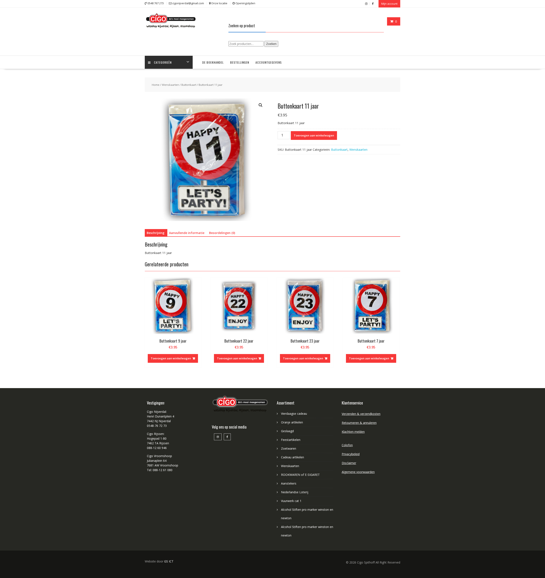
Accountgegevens (268, 62)
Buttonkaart (188, 85)
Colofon (347, 445)
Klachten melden (353, 432)
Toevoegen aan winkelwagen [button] (171, 358)
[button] (260, 105)
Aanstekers (288, 483)
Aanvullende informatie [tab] (186, 233)
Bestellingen (239, 62)
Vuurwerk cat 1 (291, 501)
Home (155, 85)
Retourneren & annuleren (359, 423)
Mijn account (389, 4)
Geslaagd (287, 431)
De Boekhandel (213, 62)
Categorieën (163, 62)
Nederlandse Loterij (294, 492)
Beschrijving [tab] (155, 233)
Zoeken (271, 44)
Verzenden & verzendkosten (361, 414)
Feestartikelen (290, 440)
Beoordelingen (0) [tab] (222, 233)
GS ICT (169, 561)
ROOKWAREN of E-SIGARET (300, 475)
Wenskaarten (170, 85)
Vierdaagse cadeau (294, 414)
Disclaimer (349, 463)
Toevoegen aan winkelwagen (314, 135)
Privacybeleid (351, 454)
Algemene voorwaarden (358, 472)
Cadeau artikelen (292, 457)
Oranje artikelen (292, 422)
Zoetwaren (288, 448)
